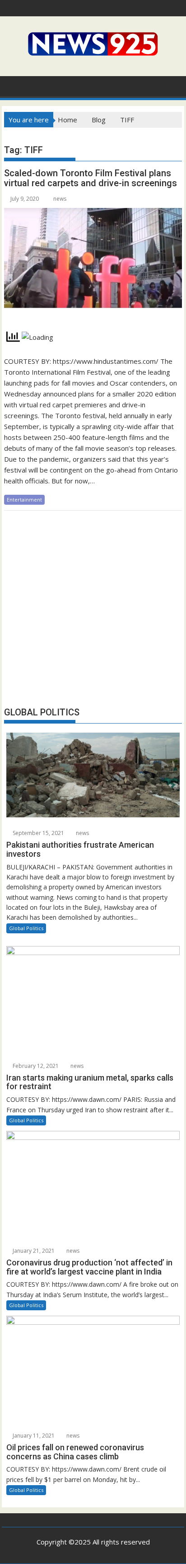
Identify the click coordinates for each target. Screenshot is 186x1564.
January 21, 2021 (33, 1251)
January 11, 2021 (33, 1435)
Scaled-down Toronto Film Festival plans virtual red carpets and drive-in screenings (90, 178)
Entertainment (24, 499)
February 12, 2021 (35, 1066)
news (59, 199)
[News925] (13, 85)
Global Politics (26, 928)
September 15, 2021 (37, 833)
